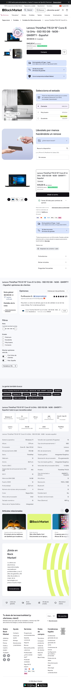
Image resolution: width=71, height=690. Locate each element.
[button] (18, 33)
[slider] (4, 328)
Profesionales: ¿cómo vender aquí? (28, 655)
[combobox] (52, 148)
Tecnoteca (41, 638)
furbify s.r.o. (45, 212)
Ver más (47, 241)
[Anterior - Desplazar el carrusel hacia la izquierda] (62, 510)
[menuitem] (24, 15)
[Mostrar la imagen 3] (22, 199)
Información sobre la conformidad (60, 207)
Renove (26, 645)
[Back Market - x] (8, 659)
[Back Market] (12, 10)
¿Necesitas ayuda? (53, 10)
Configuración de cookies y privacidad (52, 653)
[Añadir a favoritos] (64, 52)
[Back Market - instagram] (4, 655)
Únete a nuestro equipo (5, 648)
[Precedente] (8, 199)
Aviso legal (51, 668)
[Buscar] (25, 9)
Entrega (15, 640)
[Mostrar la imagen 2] (17, 199)
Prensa (5, 643)
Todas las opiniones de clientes (41, 648)
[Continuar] (25, 199)
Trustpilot (6, 652)
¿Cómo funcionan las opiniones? (10, 310)
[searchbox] (30, 10)
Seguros (26, 642)
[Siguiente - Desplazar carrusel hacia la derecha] (67, 510)
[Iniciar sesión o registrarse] (63, 10)
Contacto (16, 633)
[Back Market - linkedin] (8, 655)
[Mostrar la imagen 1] (13, 199)
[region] (35, 527)
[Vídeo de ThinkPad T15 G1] (17, 54)
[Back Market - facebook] (4, 659)
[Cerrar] (68, 2)
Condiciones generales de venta (51, 643)
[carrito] (67, 10)
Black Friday (41, 657)
